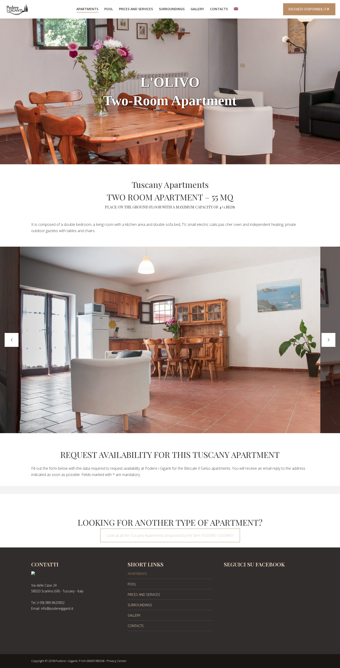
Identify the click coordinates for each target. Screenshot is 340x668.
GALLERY (134, 615)
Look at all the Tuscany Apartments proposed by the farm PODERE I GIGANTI (170, 535)
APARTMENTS (137, 574)
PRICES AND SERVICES (144, 594)
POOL (132, 584)
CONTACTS (136, 626)
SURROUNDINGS (140, 605)
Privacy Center (117, 661)
